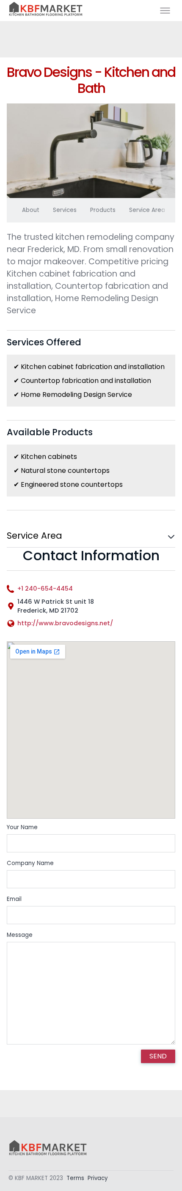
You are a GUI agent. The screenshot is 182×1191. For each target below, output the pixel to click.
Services (65, 210)
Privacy (98, 1178)
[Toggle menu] (165, 10)
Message (20, 935)
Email (14, 899)
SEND (158, 1056)
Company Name (30, 863)
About (30, 210)
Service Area (147, 210)
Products (103, 210)
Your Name (22, 827)
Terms (75, 1178)
